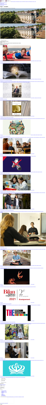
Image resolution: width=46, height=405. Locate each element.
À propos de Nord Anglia (4, 391)
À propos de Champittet (4, 390)
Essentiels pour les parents (4, 392)
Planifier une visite (2, 3)
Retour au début (2, 383)
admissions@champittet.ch (3, 384)
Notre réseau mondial (4, 395)
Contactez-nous (3, 394)
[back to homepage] (18, 1)
